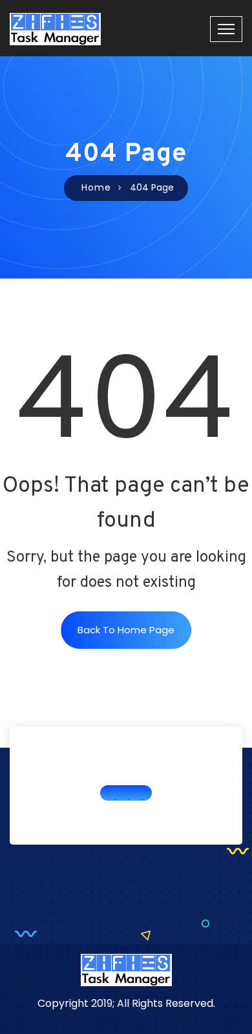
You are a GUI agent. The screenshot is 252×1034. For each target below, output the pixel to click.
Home (96, 187)
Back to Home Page (126, 630)
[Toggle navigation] (226, 29)
